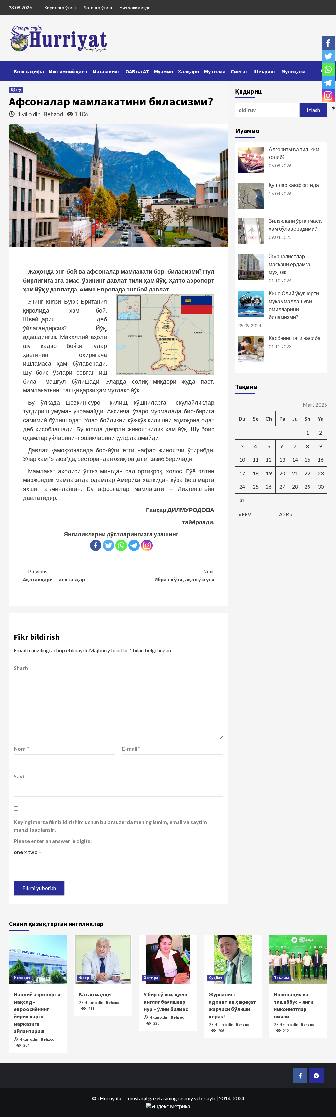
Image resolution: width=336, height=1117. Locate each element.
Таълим (281, 977)
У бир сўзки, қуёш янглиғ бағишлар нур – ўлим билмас (166, 1001)
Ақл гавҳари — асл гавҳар (54, 575)
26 (269, 486)
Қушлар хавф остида (294, 185)
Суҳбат (215, 977)
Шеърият (264, 71)
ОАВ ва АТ (137, 71)
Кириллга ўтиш (60, 7)
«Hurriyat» (109, 1098)
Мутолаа (215, 71)
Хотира (151, 977)
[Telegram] (134, 545)
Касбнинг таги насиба (295, 338)
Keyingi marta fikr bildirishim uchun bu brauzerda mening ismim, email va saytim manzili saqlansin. (110, 826)
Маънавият (106, 71)
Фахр (84, 977)
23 (321, 473)
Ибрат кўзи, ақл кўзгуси (184, 575)
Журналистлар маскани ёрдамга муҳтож (289, 264)
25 (256, 486)
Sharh (21, 668)
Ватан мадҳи (95, 994)
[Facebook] (95, 545)
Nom (21, 748)
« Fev (245, 514)
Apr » (286, 514)
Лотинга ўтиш (97, 7)
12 (269, 459)
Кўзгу (16, 89)
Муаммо (163, 71)
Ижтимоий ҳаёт (68, 71)
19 (269, 473)
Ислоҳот (22, 977)
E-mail (131, 748)
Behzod (53, 114)
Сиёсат (239, 71)
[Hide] (333, 108)
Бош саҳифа (29, 71)
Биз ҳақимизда (135, 7)
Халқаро (188, 71)
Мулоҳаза (293, 71)
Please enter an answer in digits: (53, 841)
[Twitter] (108, 545)
